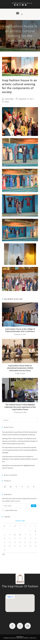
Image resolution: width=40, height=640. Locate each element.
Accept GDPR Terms (11, 510)
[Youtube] (28, 626)
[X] (4, 486)
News (7, 102)
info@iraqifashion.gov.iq (20, 3)
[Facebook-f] (12, 626)
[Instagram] (16, 486)
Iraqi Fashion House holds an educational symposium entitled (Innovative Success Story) (20, 368)
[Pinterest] (22, 486)
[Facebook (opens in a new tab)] (17, 5)
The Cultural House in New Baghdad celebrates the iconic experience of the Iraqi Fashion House (20, 407)
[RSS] (33, 486)
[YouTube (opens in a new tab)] (22, 5)
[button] (17, 13)
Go (34, 506)
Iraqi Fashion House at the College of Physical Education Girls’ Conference (20, 330)
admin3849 (9, 99)
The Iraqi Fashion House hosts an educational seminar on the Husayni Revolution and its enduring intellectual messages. (19, 449)
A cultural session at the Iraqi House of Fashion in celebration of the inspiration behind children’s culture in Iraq (20, 459)
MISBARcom (20, 636)
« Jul (3, 554)
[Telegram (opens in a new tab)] (25, 5)
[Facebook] (10, 486)
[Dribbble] (28, 486)
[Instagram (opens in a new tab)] (20, 5)
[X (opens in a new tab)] (15, 5)
